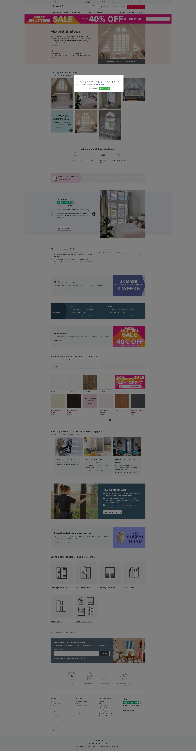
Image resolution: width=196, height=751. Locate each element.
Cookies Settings (92, 88)
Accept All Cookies (104, 88)
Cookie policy (100, 84)
